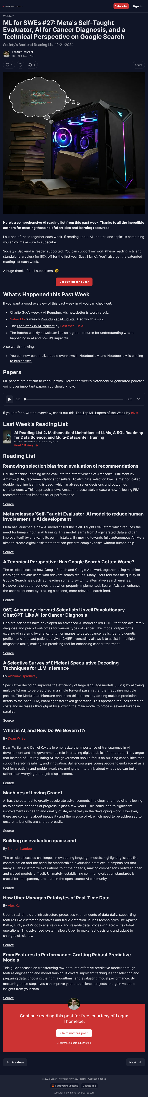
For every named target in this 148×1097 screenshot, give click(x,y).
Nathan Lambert (21, 849)
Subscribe (121, 6)
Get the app (89, 1085)
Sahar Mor (18, 319)
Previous (18, 1062)
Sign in (138, 6)
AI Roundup (52, 312)
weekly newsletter (43, 333)
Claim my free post (74, 1033)
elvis (134, 413)
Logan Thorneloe (23, 52)
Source (8, 504)
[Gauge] (138, 399)
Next (132, 1062)
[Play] (9, 399)
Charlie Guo (19, 312)
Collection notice (97, 1078)
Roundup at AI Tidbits (58, 319)
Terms (83, 1078)
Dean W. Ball (17, 738)
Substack (58, 1092)
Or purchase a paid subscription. (74, 1043)
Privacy (74, 1078)
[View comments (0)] (20, 65)
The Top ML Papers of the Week (100, 413)
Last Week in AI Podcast (36, 326)
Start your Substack (66, 1085)
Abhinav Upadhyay (22, 676)
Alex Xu (14, 905)
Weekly (8, 15)
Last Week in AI (72, 326)
